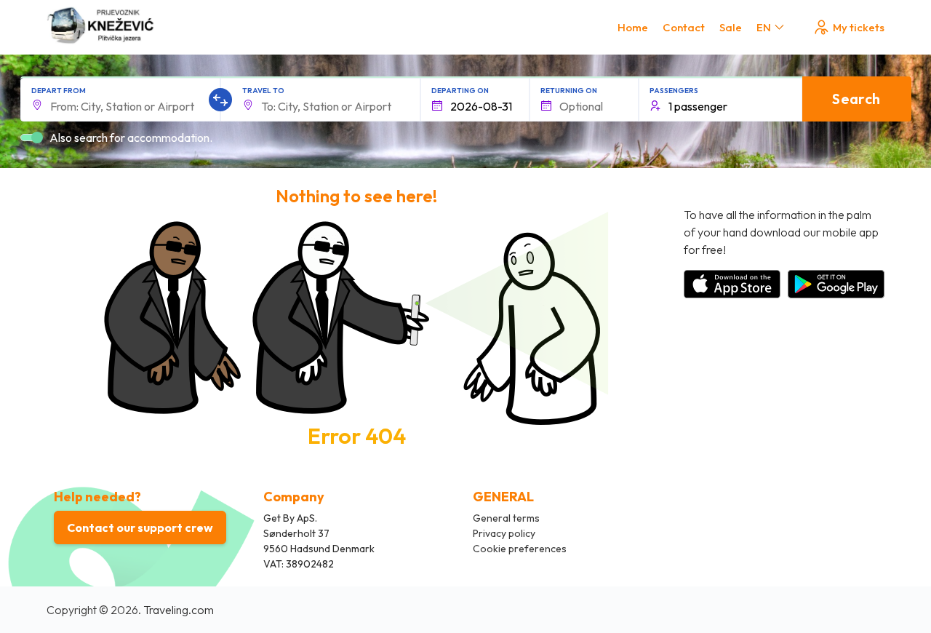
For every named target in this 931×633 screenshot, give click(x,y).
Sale (730, 27)
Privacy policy (504, 533)
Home (633, 27)
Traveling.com (178, 609)
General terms (506, 518)
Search (856, 98)
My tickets (858, 27)
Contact (684, 27)
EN (763, 27)
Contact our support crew (140, 527)
